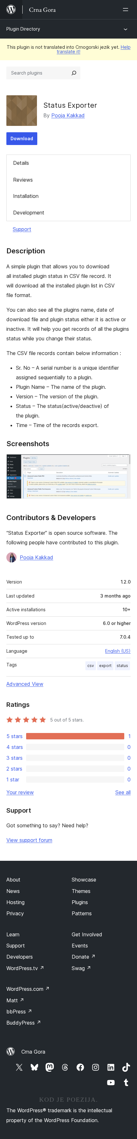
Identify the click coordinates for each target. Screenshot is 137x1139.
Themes (81, 891)
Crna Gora (33, 1051)
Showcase (84, 879)
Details (21, 163)
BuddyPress (23, 1022)
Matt (15, 1000)
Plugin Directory (23, 29)
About (13, 879)
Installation (26, 196)
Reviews (23, 180)
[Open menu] (127, 9)
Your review (20, 792)
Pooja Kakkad (68, 115)
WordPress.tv (25, 968)
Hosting (15, 902)
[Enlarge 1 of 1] (122, 463)
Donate (84, 957)
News (13, 891)
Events (80, 945)
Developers (19, 957)
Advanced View (24, 684)
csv (90, 665)
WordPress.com (28, 989)
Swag (81, 968)
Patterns (82, 913)
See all (123, 792)
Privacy (15, 913)
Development (28, 212)
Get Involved (87, 934)
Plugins (80, 902)
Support (22, 229)
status (122, 665)
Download (22, 138)
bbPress (19, 1011)
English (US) (118, 651)
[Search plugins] (74, 73)
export (105, 665)
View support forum (29, 840)
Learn (12, 934)
